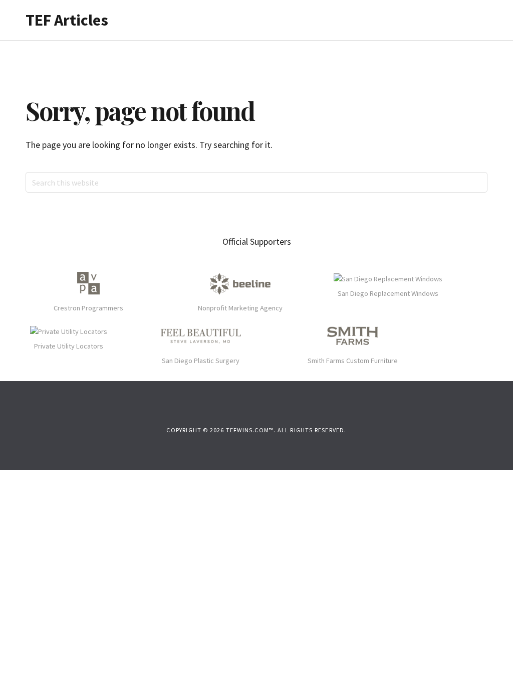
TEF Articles (67, 20)
